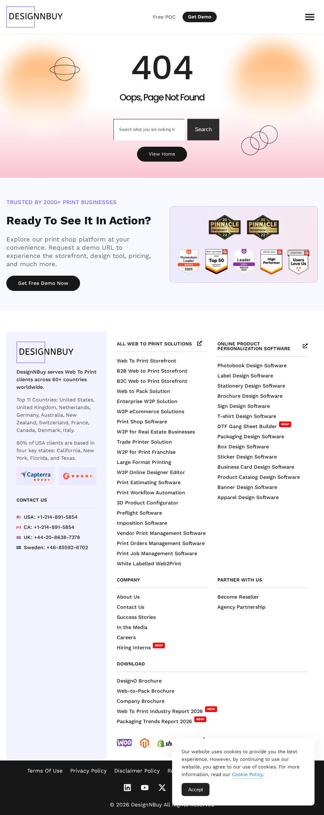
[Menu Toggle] (310, 17)
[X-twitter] (162, 787)
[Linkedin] (127, 787)
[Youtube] (145, 787)
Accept (195, 789)
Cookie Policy (247, 774)
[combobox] (148, 129)
